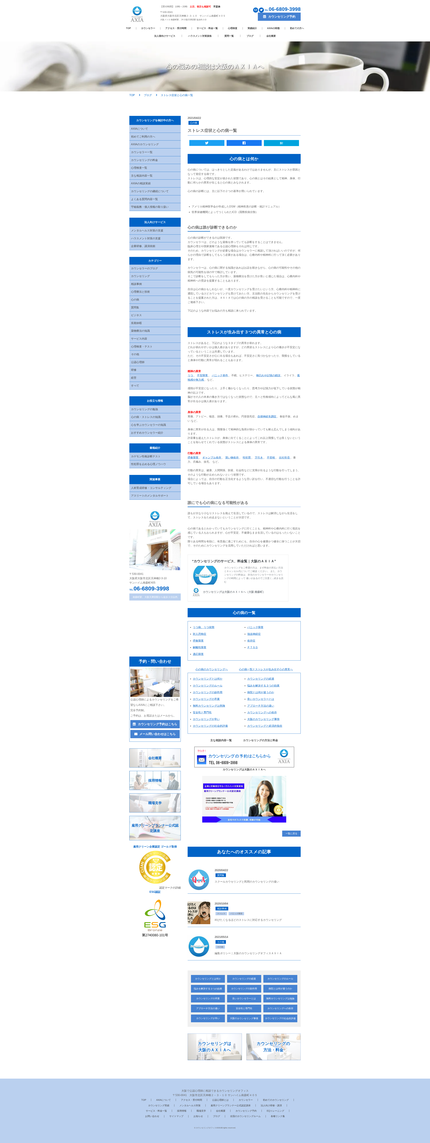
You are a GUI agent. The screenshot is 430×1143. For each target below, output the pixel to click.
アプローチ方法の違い (208, 1008)
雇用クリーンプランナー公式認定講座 (231, 1105)
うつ (191, 375)
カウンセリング (140, 276)
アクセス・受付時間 (175, 28)
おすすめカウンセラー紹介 (147, 432)
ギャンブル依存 (212, 457)
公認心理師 (137, 362)
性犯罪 (247, 457)
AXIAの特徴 (273, 28)
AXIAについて (139, 128)
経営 (133, 377)
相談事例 (136, 284)
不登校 (271, 457)
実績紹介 (252, 28)
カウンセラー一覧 (142, 152)
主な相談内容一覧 (142, 175)
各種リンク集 (278, 1116)
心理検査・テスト (142, 346)
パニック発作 (220, 375)
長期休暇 (136, 323)
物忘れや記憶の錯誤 (268, 375)
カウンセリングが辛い (208, 1018)
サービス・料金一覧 (207, 28)
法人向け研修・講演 (271, 1105)
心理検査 (232, 28)
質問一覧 (229, 36)
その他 (135, 354)
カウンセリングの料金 (144, 160)
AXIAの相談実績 (141, 183)
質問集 (135, 307)
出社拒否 (284, 457)
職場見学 (201, 1110)
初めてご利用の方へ (143, 136)
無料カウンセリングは (280, 998)
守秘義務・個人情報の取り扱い (150, 206)
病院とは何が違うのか (280, 988)
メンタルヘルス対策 (190, 1105)
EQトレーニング (275, 1110)
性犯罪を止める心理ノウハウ (148, 464)
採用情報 (181, 1110)
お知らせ (198, 1116)
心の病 (135, 299)
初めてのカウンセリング (276, 1100)
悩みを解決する (208, 988)
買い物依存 (232, 457)
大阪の (244, 1018)
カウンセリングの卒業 (208, 998)
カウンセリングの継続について (150, 191)
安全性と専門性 (244, 1008)
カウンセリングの (280, 1018)
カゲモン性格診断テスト (146, 456)
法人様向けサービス (164, 36)
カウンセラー (148, 28)
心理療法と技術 (140, 291)
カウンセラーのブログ (144, 268)
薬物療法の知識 (140, 330)
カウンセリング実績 (158, 1105)
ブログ (250, 36)
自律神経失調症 (267, 416)
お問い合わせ (152, 1116)
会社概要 (271, 36)
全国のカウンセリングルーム (245, 1116)
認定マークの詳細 (170, 887)
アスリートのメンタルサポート (150, 495)
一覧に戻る (291, 833)
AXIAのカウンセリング (145, 144)
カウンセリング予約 (246, 1110)
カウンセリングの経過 (244, 978)
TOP (128, 28)
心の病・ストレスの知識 (146, 417)
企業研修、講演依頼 (143, 246)
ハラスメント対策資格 (200, 36)
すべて (135, 385)
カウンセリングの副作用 (244, 988)
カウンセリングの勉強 (144, 409)
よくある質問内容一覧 (144, 199)
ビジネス (136, 315)
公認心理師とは (220, 1100)
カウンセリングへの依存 (280, 1008)
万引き (259, 457)
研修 (133, 369)
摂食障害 (193, 457)
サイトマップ (176, 1116)
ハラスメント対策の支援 (146, 238)
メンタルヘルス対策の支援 (147, 230)
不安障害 (202, 375)
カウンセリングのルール (280, 978)
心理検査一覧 (139, 167)
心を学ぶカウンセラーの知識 (148, 424)
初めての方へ (297, 28)
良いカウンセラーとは (244, 998)
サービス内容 (139, 338)
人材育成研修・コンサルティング (151, 487)
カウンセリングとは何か (208, 978)
